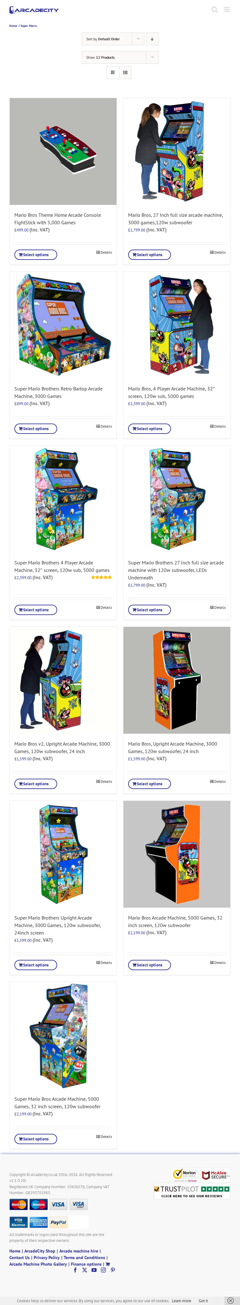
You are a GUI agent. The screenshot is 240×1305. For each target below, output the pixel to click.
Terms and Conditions (84, 1257)
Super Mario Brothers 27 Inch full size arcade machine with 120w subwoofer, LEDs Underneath (176, 570)
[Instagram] (103, 1270)
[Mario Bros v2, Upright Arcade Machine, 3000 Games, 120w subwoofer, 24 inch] (63, 680)
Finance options (86, 1264)
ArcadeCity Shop (39, 1251)
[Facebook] (75, 1270)
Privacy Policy (47, 1257)
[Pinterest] (112, 1270)
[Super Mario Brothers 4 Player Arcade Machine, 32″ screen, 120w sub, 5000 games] (63, 499)
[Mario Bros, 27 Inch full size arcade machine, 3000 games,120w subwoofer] (176, 151)
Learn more (181, 1300)
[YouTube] (94, 1270)
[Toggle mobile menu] (227, 9)
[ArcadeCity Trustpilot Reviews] (192, 1185)
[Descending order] (152, 38)
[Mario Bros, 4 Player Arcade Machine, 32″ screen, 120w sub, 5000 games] (176, 325)
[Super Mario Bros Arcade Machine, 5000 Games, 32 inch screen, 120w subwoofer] (63, 1035)
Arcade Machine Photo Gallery (38, 1264)
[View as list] (125, 73)
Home (14, 1251)
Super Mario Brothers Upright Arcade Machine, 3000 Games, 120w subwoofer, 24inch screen (57, 925)
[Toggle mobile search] (215, 9)
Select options (35, 254)
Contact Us (19, 1257)
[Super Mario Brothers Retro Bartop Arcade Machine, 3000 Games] (63, 325)
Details (106, 252)
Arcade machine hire (78, 1251)
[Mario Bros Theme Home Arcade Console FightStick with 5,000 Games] (63, 151)
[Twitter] (84, 1270)
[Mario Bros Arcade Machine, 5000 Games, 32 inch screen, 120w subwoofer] (176, 854)
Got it (203, 1300)
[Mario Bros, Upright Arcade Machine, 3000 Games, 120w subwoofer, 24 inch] (176, 680)
